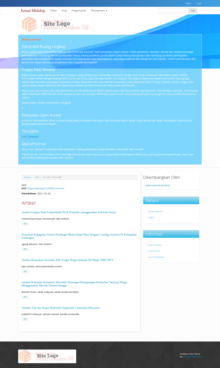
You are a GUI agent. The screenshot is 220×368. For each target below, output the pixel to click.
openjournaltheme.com (193, 356)
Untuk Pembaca (155, 245)
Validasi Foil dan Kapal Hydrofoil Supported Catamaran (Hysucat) (61, 307)
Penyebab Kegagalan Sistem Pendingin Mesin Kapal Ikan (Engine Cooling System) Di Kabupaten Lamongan (79, 236)
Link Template (30, 136)
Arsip (64, 10)
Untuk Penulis (154, 251)
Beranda (27, 177)
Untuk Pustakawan (156, 257)
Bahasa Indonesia (155, 211)
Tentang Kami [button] (98, 10)
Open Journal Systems (158, 185)
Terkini (53, 10)
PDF (25, 223)
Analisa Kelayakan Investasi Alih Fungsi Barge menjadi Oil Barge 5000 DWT (67, 260)
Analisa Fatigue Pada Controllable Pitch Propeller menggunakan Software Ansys (69, 212)
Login (199, 3)
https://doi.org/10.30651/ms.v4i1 (46, 188)
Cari (193, 10)
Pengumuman (79, 10)
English (151, 217)
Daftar (188, 3)
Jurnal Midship (33, 10)
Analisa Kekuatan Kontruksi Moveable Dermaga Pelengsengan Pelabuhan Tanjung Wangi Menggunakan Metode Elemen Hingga (74, 284)
